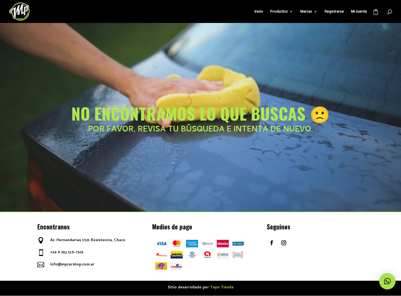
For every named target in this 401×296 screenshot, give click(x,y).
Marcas (306, 12)
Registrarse (334, 12)
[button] (387, 281)
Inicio (259, 12)
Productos (279, 12)
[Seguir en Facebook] (272, 243)
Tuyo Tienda (222, 288)
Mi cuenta (359, 12)
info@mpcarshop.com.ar (72, 265)
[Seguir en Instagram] (284, 243)
